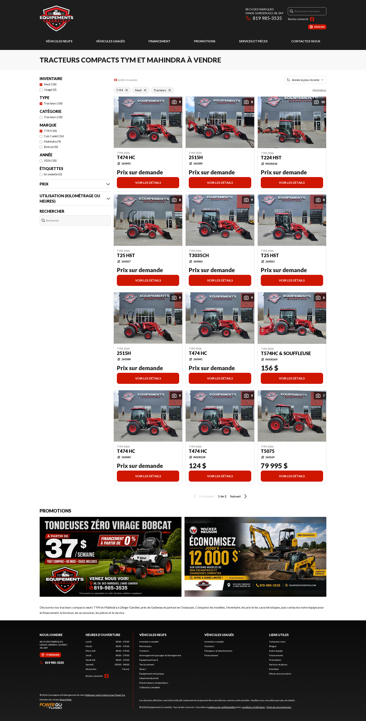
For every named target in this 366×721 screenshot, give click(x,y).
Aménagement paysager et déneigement (160, 655)
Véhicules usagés (110, 41)
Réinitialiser (319, 90)
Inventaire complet (149, 641)
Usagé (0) (50, 89)
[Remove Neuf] (145, 90)
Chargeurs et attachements (218, 650)
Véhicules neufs (59, 41)
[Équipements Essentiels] (56, 18)
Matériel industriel (148, 678)
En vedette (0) (53, 174)
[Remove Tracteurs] (170, 90)
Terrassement (146, 664)
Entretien (274, 669)
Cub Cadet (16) (54, 136)
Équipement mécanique (151, 673)
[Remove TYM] (126, 90)
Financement (159, 41)
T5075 (267, 451)
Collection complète (149, 687)
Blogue (272, 646)
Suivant (235, 496)
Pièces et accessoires (280, 673)
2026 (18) (50, 160)
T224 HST (271, 157)
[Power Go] (82, 706)
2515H (196, 157)
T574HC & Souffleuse (286, 353)
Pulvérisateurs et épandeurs (153, 682)
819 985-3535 (267, 18)
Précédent (206, 496)
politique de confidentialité (221, 707)
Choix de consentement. (278, 707)
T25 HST (126, 255)
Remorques (145, 646)
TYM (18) (50, 130)
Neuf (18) (50, 84)
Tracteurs (144, 650)
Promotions (204, 41)
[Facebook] (312, 19)
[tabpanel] (107, 655)
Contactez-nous (305, 41)
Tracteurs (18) (53, 103)
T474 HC (126, 157)
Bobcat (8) (51, 146)
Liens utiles (279, 635)
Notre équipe (276, 650)
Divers (142, 669)
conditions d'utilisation (253, 707)
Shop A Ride (65, 699)
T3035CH (199, 255)
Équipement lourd (148, 659)
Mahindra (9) (52, 141)
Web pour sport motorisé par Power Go (105, 695)
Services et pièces (253, 41)
